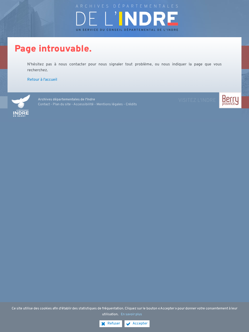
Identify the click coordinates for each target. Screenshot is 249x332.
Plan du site (62, 104)
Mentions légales (110, 104)
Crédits (131, 104)
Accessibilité (83, 104)
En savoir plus (131, 314)
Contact (44, 104)
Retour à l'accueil (42, 80)
